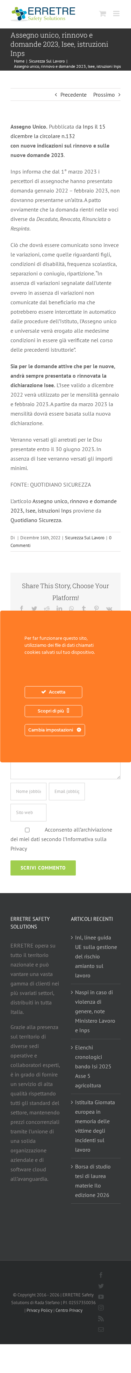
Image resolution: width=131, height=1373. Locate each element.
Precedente (73, 94)
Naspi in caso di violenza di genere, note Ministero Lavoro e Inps (95, 1011)
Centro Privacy (69, 1310)
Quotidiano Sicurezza (35, 519)
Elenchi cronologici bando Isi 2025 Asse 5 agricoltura (93, 1066)
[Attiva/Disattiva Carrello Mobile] (102, 13)
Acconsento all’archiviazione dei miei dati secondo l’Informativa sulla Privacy (61, 839)
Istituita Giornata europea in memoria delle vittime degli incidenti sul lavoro (95, 1126)
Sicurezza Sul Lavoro (84, 538)
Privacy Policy (39, 1310)
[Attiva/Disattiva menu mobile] (117, 13)
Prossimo (104, 94)
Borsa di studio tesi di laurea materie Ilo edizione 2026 (93, 1180)
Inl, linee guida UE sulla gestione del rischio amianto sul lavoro (96, 956)
